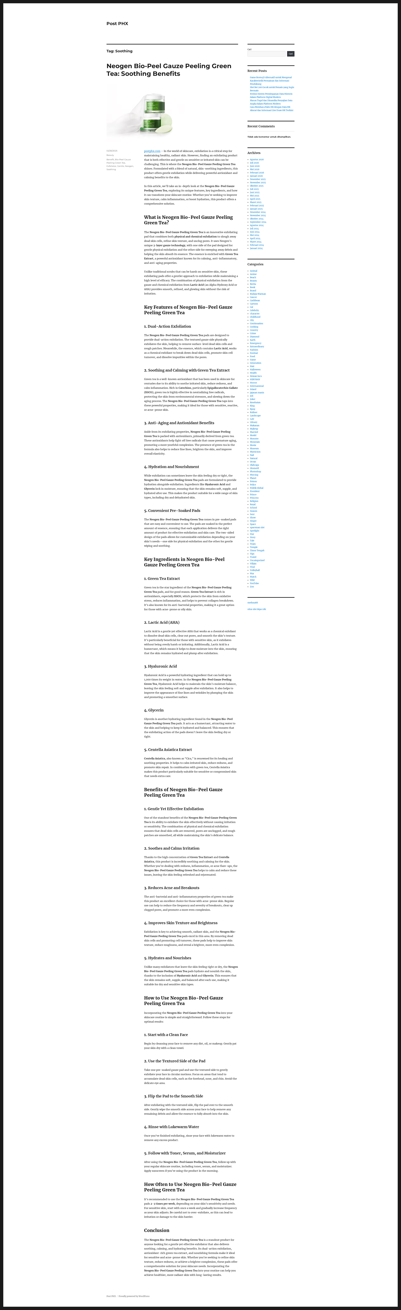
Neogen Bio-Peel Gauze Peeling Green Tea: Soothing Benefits (169, 69)
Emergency (255, 343)
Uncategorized (257, 560)
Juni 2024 (255, 232)
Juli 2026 (254, 162)
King (252, 405)
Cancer (253, 297)
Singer (253, 521)
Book (252, 287)
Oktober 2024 (256, 218)
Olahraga (254, 465)
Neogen (129, 166)
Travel (253, 557)
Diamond (254, 336)
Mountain (255, 442)
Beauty (110, 155)
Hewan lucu (256, 376)
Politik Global (256, 488)
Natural (253, 458)
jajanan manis (257, 392)
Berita (253, 284)
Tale (252, 540)
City (252, 320)
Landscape (255, 415)
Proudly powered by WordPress (134, 1296)
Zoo (252, 586)
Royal (252, 504)
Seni (252, 514)
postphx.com (152, 151)
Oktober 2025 (256, 186)
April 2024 (255, 238)
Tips (252, 553)
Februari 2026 (257, 172)
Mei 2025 (254, 195)
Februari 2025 (257, 205)
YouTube (254, 583)
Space (253, 524)
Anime (253, 274)
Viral (252, 567)
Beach (253, 277)
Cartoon (254, 303)
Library (253, 422)
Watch (253, 577)
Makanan (254, 425)
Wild (252, 580)
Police (253, 484)
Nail (252, 455)
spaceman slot (257, 527)
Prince (253, 494)
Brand (253, 290)
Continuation (256, 323)
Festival (254, 353)
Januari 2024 (256, 248)
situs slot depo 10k (256, 609)
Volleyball (255, 570)
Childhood (255, 317)
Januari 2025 (256, 209)
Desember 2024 (258, 212)
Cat (251, 307)
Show (253, 517)
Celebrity (254, 310)
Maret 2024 (255, 241)
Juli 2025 (254, 189)
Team (253, 544)
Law (252, 419)
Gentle (120, 166)
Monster (254, 438)
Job (251, 396)
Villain (253, 563)
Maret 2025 (255, 202)
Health (253, 373)
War (252, 573)
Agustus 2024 (257, 225)
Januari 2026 (256, 176)
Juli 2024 (254, 228)
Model (253, 435)
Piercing (254, 475)
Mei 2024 (254, 235)
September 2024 (258, 222)
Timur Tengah (257, 550)
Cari (249, 49)
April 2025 (255, 199)
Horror (253, 382)
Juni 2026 (255, 166)
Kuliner (253, 412)
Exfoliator (111, 166)
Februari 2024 (257, 245)
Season (253, 511)
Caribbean (255, 300)
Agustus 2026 (257, 159)
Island (253, 389)
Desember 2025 (258, 179)
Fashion (254, 350)
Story (252, 537)
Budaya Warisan (258, 294)
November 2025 (258, 182)
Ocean (253, 461)
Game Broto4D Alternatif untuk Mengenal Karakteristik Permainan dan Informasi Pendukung (271, 80)
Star (252, 534)
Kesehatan (255, 402)
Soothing (111, 169)
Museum (254, 448)
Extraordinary (257, 346)
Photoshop (255, 471)
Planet (253, 478)
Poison (253, 481)
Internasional (257, 386)
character (255, 313)
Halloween (255, 369)
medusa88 (252, 602)
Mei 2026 (254, 169)
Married (254, 432)
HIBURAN (255, 379)
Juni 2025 (255, 192)
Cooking (254, 327)
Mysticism (255, 452)
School (253, 507)
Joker (252, 399)
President (255, 491)
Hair (252, 366)
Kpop (252, 409)
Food (252, 356)
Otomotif (254, 468)
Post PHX (117, 23)
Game (253, 359)
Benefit (110, 159)
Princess (254, 498)
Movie (253, 445)
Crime (253, 333)
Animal (253, 271)
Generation (255, 363)
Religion (254, 501)
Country (254, 330)
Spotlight (254, 530)
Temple (254, 547)
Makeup (254, 428)
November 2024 (258, 215)
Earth (252, 340)
